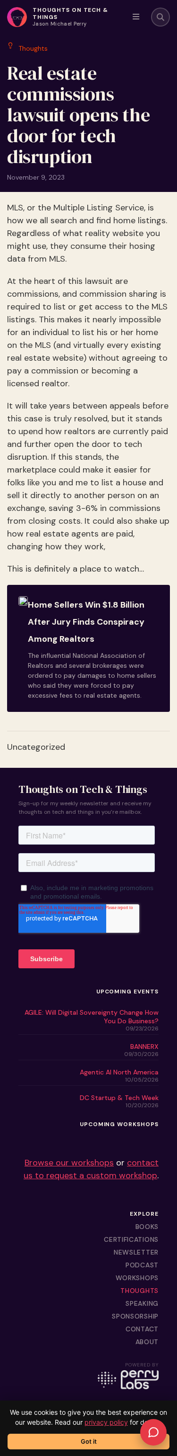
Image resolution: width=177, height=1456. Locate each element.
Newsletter (136, 1252)
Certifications (131, 1239)
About (147, 1342)
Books (147, 1226)
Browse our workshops (69, 1162)
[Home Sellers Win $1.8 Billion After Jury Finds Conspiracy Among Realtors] (88, 648)
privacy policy (106, 1422)
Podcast (142, 1265)
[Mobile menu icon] (136, 17)
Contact (142, 1329)
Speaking (142, 1303)
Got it (89, 1441)
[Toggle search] (160, 17)
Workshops (137, 1278)
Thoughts (139, 1290)
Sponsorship (135, 1316)
